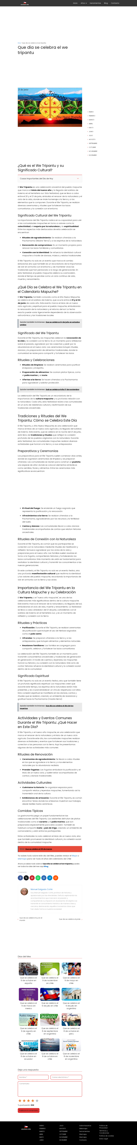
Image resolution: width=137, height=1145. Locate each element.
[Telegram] (49, 877)
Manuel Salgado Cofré (41, 889)
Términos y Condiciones (104, 1132)
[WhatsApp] (38, 877)
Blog (106, 3)
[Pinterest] (32, 877)
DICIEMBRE (93, 155)
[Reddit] (55, 877)
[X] (26, 877)
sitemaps (22, 858)
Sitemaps (83, 1134)
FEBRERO (92, 116)
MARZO (91, 120)
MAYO (91, 127)
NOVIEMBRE (93, 151)
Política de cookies (106, 1136)
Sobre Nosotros (85, 1126)
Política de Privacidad (103, 1127)
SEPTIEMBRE (93, 143)
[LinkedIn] (43, 877)
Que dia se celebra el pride (69, 919)
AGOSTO (92, 139)
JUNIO (91, 131)
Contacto (115, 3)
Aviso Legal (103, 1139)
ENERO (91, 112)
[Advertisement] (68, 24)
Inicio (75, 3)
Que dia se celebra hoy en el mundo (30, 919)
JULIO (91, 135)
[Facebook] (20, 877)
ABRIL (91, 124)
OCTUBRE (92, 147)
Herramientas (95, 3)
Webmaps (83, 1128)
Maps (74, 855)
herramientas (84, 1131)
